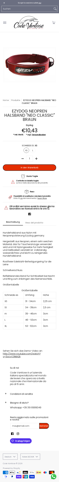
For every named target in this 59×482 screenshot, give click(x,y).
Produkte (15, 100)
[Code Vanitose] (29, 23)
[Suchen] (55, 9)
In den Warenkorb (29, 167)
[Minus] (22, 158)
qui (39, 3)
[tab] (13, 222)
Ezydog (29, 125)
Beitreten (44, 425)
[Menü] (4, 22)
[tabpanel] (29, 293)
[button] (53, 22)
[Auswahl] (36, 158)
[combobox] (27, 9)
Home (6, 100)
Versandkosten (39, 134)
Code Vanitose (9, 463)
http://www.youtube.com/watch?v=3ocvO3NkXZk (22, 355)
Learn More (42, 198)
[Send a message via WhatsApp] (54, 477)
